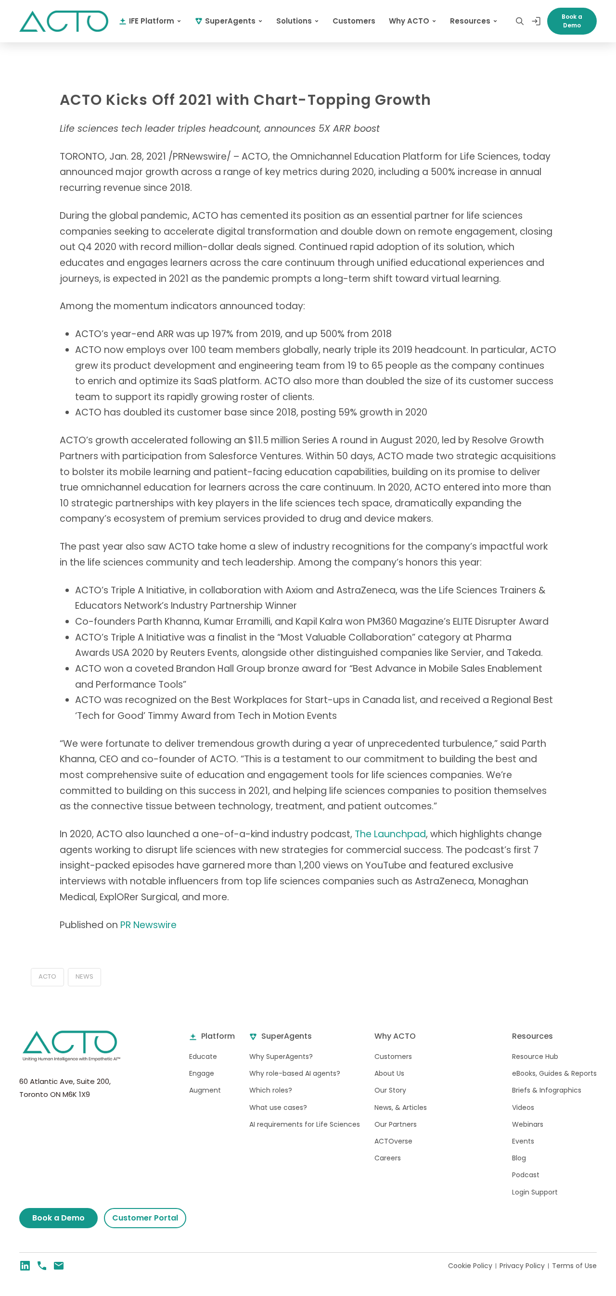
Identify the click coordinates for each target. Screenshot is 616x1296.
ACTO (47, 976)
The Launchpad (390, 834)
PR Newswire (148, 925)
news (84, 976)
